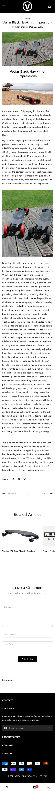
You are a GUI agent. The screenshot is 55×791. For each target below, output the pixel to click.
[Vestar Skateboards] (27, 6)
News (27, 18)
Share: (5, 479)
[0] (34, 787)
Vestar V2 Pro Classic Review (18, 551)
